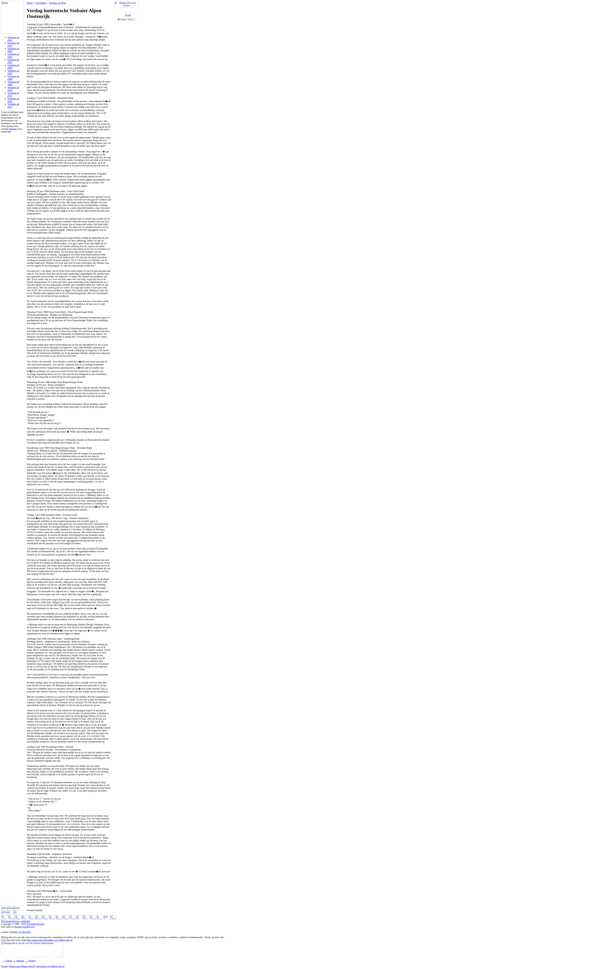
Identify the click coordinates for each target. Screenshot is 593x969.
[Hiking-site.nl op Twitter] (126, 6)
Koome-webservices (24, 926)
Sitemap (20, 960)
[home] (4, 966)
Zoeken (32, 960)
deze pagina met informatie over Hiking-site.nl (49, 940)
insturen (13, 129)
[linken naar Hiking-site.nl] (22, 966)
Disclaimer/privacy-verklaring (15, 921)
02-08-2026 (25, 932)
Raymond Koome (35, 924)
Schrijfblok (40, 3)
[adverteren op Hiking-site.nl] (50, 966)
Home (30, 3)
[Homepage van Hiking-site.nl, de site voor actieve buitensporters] (32, 956)
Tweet (128, 15)
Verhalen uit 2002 (57, 3)
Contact (8, 960)
